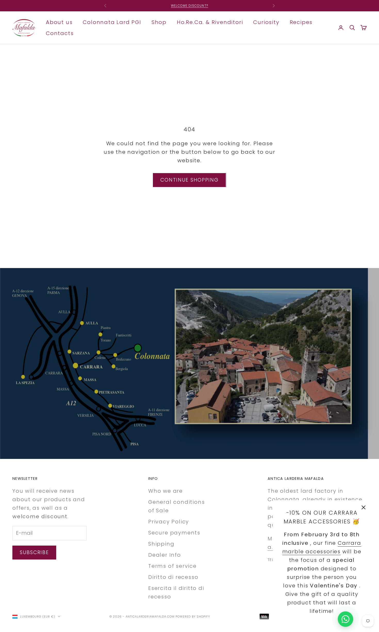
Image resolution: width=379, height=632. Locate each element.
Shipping (161, 543)
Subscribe (34, 552)
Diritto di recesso (173, 577)
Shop (159, 22)
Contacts (59, 33)
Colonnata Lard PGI (112, 22)
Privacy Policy (168, 521)
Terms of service (172, 566)
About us (59, 22)
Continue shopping (189, 179)
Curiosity (266, 22)
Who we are (165, 491)
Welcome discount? (189, 5)
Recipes (301, 22)
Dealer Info (164, 554)
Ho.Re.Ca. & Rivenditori (210, 22)
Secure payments (174, 532)
